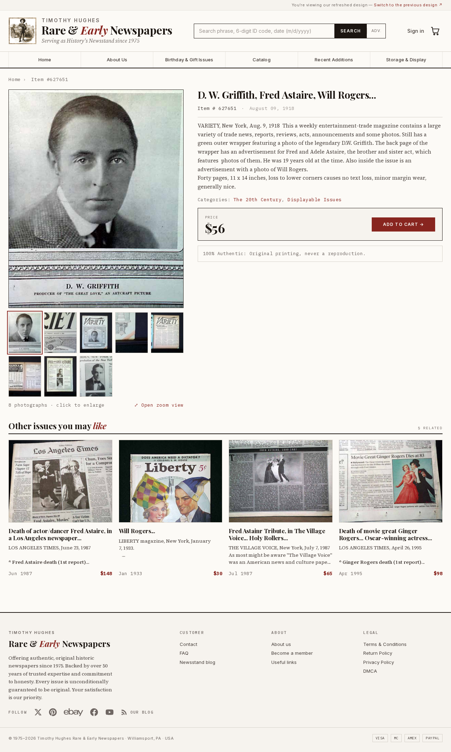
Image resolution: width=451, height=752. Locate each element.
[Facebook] (94, 712)
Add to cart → (403, 224)
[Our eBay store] (73, 712)
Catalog (262, 59)
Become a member (292, 653)
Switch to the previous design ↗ (408, 4)
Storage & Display (406, 59)
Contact (188, 644)
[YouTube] (109, 712)
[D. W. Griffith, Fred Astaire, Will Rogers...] (24, 332)
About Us (117, 59)
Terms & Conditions (385, 644)
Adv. (376, 30)
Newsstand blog (197, 662)
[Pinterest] (53, 712)
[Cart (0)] (435, 31)
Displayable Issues (314, 200)
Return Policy (377, 653)
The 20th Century (258, 200)
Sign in (415, 31)
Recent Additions (334, 59)
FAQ (184, 653)
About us (281, 644)
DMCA (370, 671)
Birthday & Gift (189, 59)
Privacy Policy (378, 662)
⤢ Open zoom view (158, 405)
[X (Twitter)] (38, 712)
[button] (96, 199)
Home (44, 59)
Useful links (284, 662)
